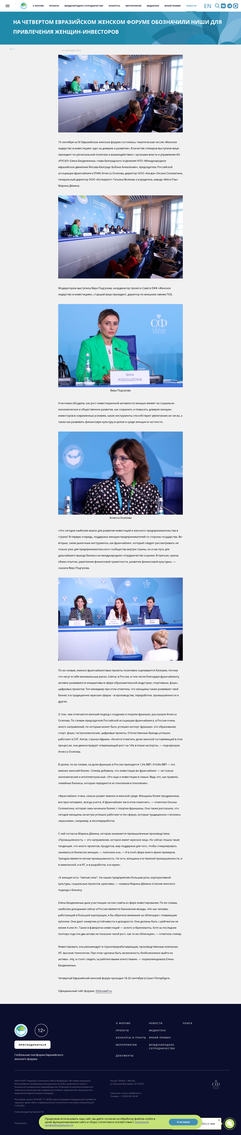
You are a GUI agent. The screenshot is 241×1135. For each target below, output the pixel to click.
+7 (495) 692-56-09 (129, 1096)
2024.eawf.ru (104, 991)
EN (207, 5)
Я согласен (183, 1122)
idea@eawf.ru (135, 1093)
